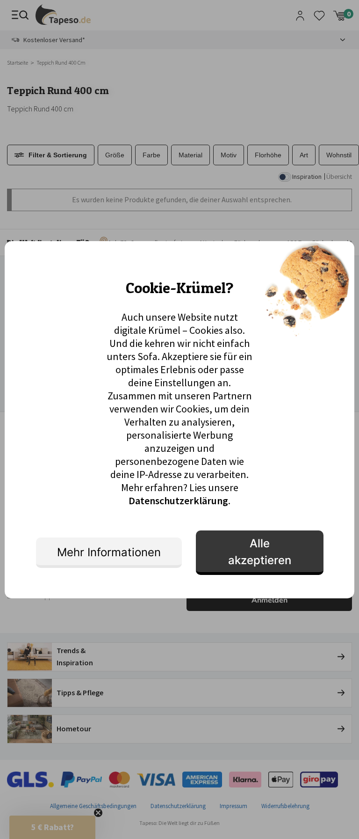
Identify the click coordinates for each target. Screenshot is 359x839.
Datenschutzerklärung (178, 500)
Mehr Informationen (109, 552)
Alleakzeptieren (259, 552)
